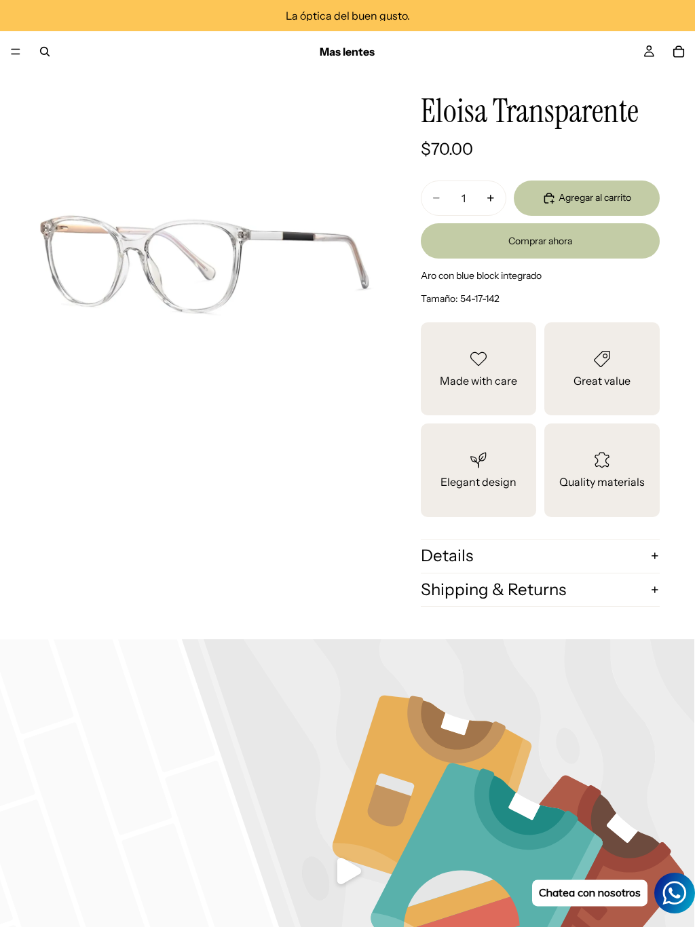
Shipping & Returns (493, 589)
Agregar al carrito (595, 197)
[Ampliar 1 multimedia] (203, 248)
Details (447, 555)
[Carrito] (679, 52)
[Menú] (15, 51)
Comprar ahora (540, 241)
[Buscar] (45, 52)
